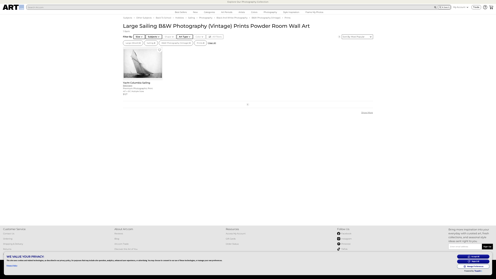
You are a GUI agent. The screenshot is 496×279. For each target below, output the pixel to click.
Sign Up (487, 246)
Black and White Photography (231, 18)
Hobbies (179, 18)
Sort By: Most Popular (354, 37)
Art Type (183, 37)
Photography (205, 18)
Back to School (163, 18)
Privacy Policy (12, 265)
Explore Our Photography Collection (248, 2)
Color (198, 37)
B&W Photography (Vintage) (266, 18)
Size (138, 37)
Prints (287, 18)
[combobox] (229, 7)
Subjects (127, 18)
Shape (168, 37)
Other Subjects (144, 18)
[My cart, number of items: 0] (491, 7)
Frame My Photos (314, 12)
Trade (476, 7)
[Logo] (13, 7)
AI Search (446, 7)
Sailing (191, 18)
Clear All (212, 43)
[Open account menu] (467, 7)
